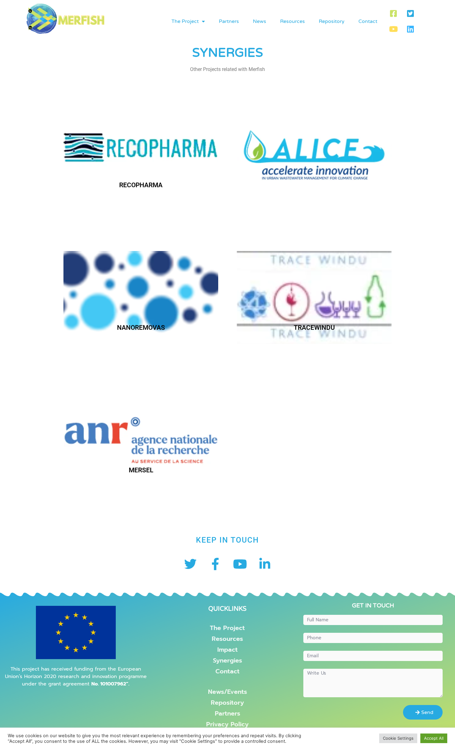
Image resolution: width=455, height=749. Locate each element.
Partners (229, 21)
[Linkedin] (410, 29)
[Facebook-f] (215, 564)
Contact (367, 21)
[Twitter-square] (410, 13)
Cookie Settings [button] (398, 738)
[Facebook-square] (393, 13)
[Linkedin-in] (264, 564)
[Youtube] (393, 29)
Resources (292, 21)
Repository (331, 21)
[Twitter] (190, 564)
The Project (185, 21)
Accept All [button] (434, 738)
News (259, 21)
